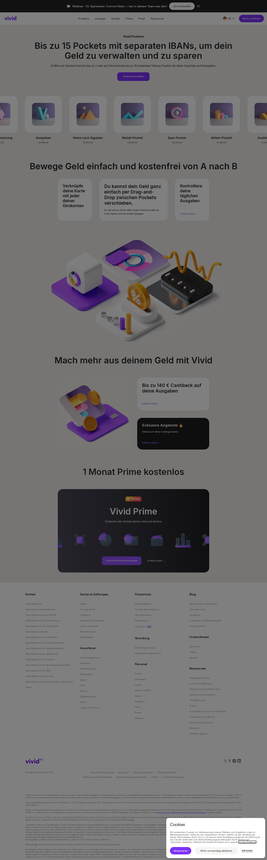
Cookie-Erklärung (247, 842)
